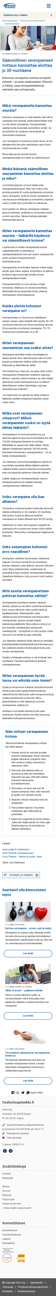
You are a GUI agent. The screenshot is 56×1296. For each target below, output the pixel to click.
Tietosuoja (7, 1287)
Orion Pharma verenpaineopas (18, 853)
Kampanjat (7, 1178)
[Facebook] (4, 1151)
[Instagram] (10, 1151)
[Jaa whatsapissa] (18, 1093)
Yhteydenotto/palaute (17, 1133)
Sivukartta (7, 1291)
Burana (5, 1186)
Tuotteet (6, 1173)
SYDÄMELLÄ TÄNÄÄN (21, 875)
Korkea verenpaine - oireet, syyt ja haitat (28, 928)
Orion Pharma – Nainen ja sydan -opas (22, 856)
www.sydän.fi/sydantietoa (15, 849)
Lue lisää (28, 953)
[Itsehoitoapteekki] (10, 6)
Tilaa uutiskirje (13, 1137)
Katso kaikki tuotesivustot (17, 1208)
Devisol (6, 1190)
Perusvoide (8, 1199)
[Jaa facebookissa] (13, 1093)
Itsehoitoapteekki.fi (18, 1102)
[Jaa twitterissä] (23, 1093)
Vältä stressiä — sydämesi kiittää (23, 990)
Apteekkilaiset (9, 1230)
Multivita (6, 1195)
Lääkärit (6, 1239)
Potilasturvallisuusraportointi (33, 1287)
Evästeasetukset (26, 1291)
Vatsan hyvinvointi (11, 1203)
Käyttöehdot (36, 1282)
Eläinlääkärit (8, 1243)
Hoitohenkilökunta (11, 1234)
